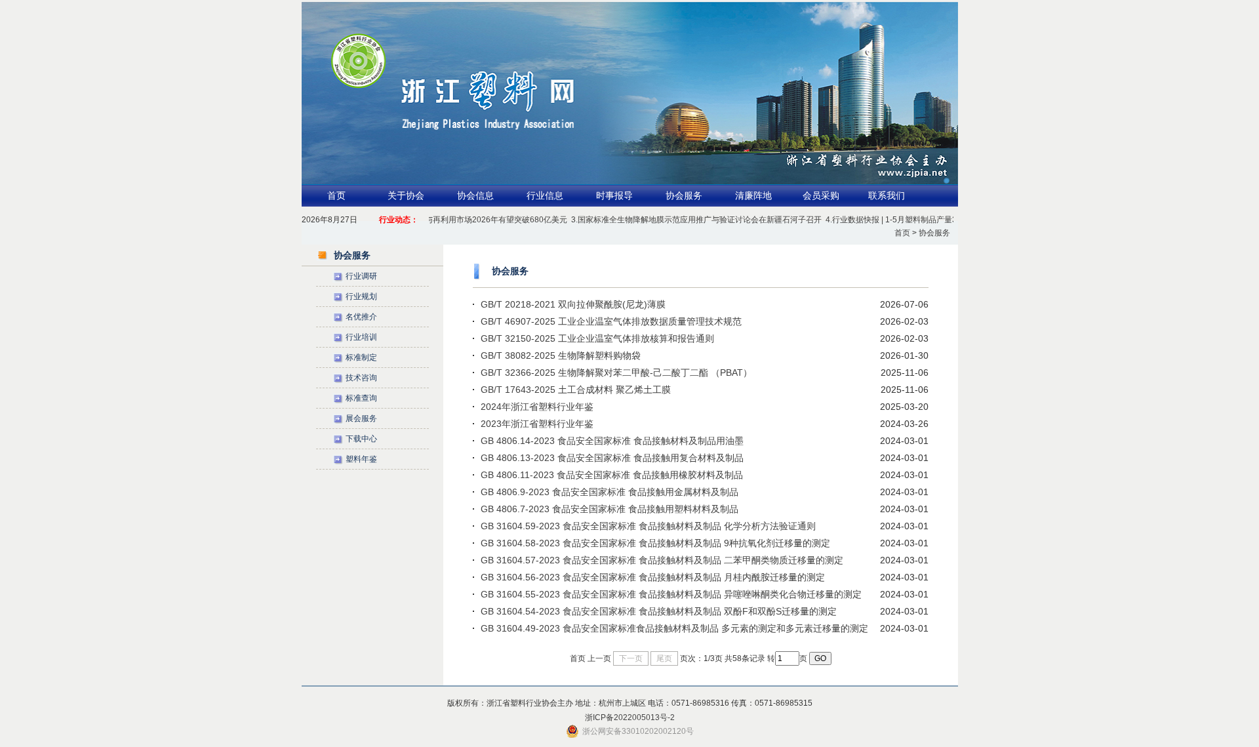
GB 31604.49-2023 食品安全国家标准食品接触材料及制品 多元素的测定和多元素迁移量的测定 (674, 628)
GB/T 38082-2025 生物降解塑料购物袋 (561, 355)
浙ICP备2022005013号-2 (630, 717)
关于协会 (406, 196)
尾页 (664, 658)
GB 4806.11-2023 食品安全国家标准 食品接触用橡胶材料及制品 (612, 475)
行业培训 (361, 337)
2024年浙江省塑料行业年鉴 (537, 406)
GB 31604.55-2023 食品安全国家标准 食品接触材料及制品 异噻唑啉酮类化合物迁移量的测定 (671, 594)
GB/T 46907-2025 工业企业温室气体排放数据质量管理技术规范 (611, 321)
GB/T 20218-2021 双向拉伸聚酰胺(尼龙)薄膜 (573, 304)
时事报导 (614, 196)
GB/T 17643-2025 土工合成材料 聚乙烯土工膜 (576, 389)
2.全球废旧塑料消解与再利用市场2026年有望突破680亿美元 (449, 219)
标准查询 (361, 398)
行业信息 (545, 196)
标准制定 (361, 357)
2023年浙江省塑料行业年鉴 (537, 423)
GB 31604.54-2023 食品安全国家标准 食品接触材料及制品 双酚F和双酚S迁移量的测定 (659, 611)
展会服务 (361, 418)
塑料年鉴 (361, 459)
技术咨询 (361, 377)
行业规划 (361, 296)
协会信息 (475, 196)
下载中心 (361, 438)
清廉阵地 (753, 196)
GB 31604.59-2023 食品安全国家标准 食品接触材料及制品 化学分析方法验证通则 (648, 526)
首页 (336, 196)
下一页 (631, 658)
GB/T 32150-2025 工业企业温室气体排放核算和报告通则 (597, 338)
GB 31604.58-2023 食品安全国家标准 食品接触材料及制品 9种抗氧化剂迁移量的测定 (655, 543)
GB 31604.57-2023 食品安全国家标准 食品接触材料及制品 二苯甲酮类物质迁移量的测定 (662, 560)
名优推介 (361, 316)
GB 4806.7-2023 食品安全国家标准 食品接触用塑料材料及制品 (609, 509)
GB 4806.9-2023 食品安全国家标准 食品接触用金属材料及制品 (609, 492)
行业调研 (361, 276)
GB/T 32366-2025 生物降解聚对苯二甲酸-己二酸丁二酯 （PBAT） (616, 372)
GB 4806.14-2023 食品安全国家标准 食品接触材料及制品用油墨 (612, 440)
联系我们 (886, 196)
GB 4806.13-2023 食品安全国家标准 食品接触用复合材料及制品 (612, 458)
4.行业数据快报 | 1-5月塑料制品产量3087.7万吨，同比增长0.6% (925, 219)
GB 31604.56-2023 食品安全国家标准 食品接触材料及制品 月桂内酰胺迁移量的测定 (653, 577)
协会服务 (684, 196)
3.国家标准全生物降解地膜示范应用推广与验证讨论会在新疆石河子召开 (684, 219)
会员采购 (821, 196)
